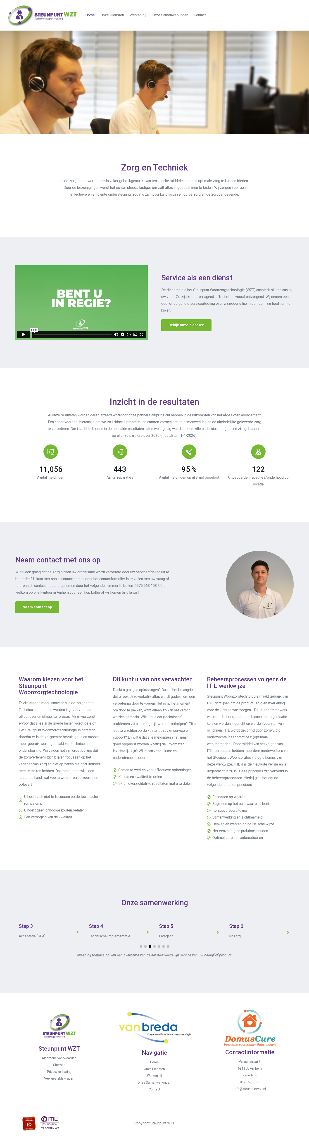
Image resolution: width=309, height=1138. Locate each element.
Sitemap (59, 1065)
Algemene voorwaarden (59, 1058)
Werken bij (138, 15)
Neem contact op (37, 607)
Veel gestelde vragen (59, 1078)
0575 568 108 (146, 585)
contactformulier (112, 579)
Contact (200, 15)
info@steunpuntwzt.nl (250, 1089)
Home (90, 15)
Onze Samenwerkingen (170, 15)
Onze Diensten (112, 15)
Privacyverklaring (59, 1071)
